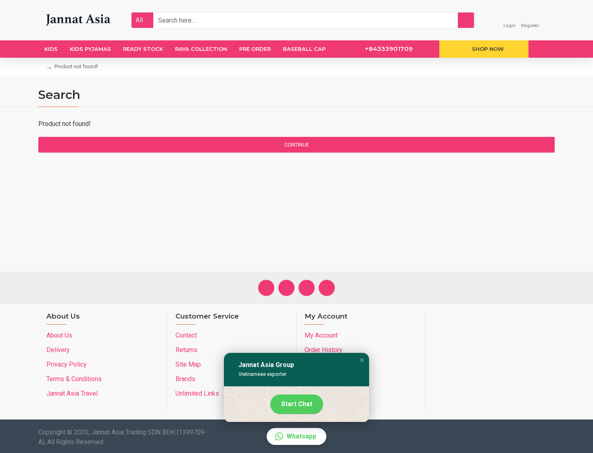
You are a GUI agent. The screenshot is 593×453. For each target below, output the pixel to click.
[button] (362, 360)
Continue (296, 145)
